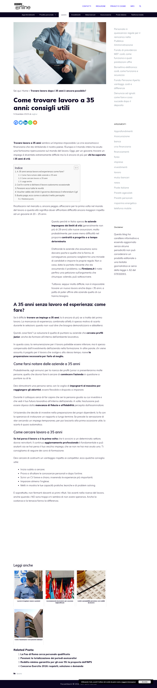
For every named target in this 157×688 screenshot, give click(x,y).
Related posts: (27, 199)
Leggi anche (26, 181)
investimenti (120, 167)
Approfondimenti (28, 15)
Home (25, 90)
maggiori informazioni (128, 682)
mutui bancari (121, 177)
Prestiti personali (123, 198)
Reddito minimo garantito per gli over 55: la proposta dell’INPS (56, 662)
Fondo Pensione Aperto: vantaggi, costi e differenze (127, 84)
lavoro (19, 673)
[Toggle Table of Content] (75, 168)
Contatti (86, 6)
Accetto (144, 682)
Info (132, 6)
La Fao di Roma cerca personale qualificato (45, 654)
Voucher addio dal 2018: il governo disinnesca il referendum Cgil (47, 191)
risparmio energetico (125, 203)
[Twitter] (21, 122)
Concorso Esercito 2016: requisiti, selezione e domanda (51, 666)
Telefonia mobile (137, 15)
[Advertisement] (59, 132)
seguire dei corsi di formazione (47, 450)
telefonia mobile (122, 208)
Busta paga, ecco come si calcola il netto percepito (41, 195)
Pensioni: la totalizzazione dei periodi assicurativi (48, 658)
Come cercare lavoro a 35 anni (34, 178)
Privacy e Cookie (118, 6)
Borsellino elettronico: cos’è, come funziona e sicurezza (126, 71)
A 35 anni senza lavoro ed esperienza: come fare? (40, 171)
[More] (35, 122)
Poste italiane (121, 15)
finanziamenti (121, 151)
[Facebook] (16, 122)
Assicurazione (105, 15)
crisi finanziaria (122, 146)
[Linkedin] (25, 122)
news (117, 182)
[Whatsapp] (30, 122)
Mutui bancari (90, 15)
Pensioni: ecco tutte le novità (30, 188)
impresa (118, 161)
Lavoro (63, 15)
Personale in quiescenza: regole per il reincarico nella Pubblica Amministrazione (127, 37)
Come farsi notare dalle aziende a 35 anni (39, 175)
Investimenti (75, 15)
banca (117, 141)
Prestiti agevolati (123, 192)
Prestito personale (46, 15)
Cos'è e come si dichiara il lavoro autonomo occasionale (43, 184)
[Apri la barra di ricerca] (140, 6)
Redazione (100, 6)
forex (116, 156)
